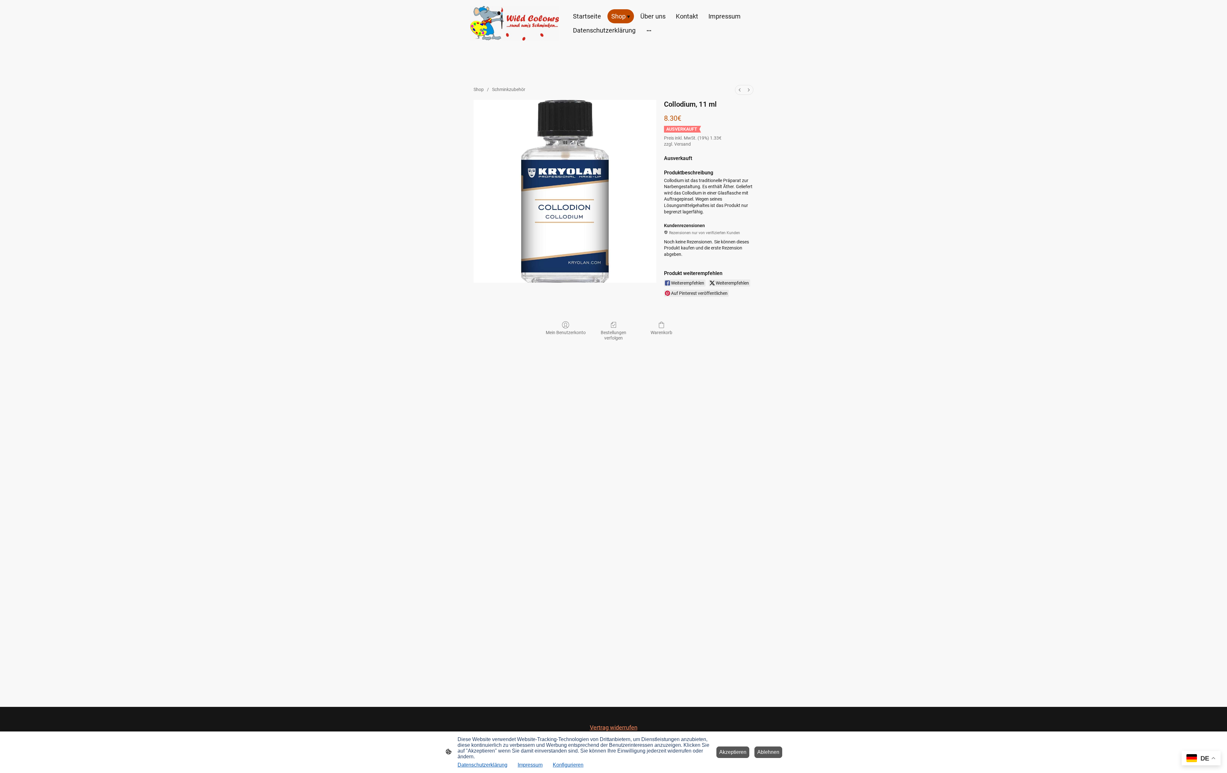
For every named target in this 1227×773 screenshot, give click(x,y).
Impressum (530, 765)
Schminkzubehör (508, 89)
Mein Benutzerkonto (566, 332)
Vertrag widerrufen (613, 727)
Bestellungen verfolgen (613, 335)
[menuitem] (739, 90)
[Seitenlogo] (514, 23)
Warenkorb (661, 332)
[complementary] (1201, 759)
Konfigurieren (568, 765)
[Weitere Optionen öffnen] (649, 30)
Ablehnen (768, 752)
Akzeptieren (732, 752)
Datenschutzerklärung (482, 765)
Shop (479, 89)
